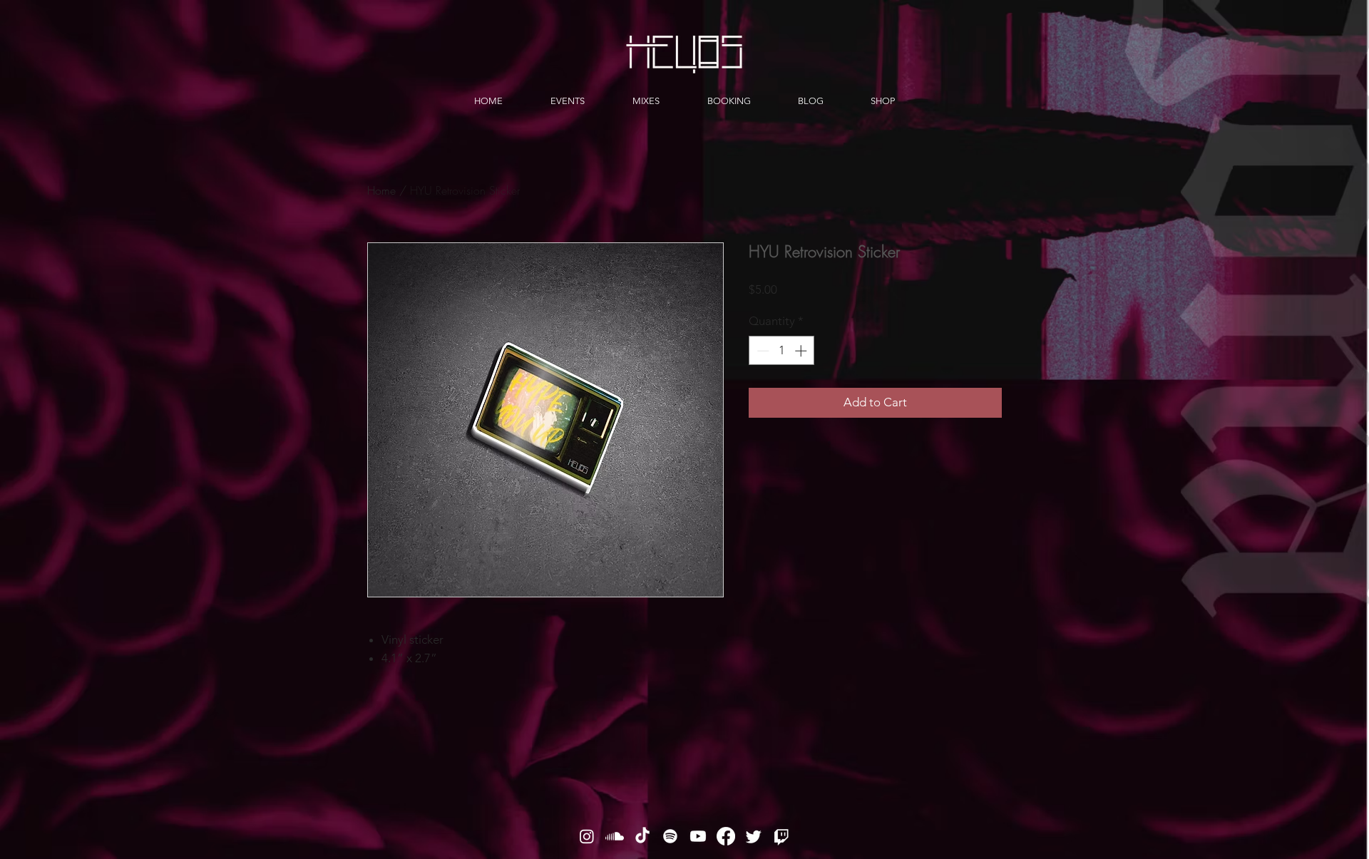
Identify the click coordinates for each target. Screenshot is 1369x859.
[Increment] (802, 350)
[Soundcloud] (614, 836)
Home (381, 190)
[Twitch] (781, 836)
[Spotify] (670, 836)
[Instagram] (587, 836)
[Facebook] (726, 836)
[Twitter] (753, 836)
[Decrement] (761, 350)
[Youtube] (698, 836)
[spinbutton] (781, 350)
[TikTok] (642, 836)
